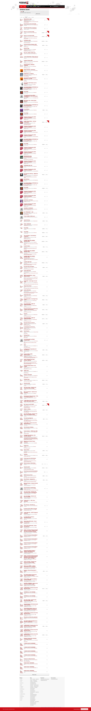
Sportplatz (34, 384)
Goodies (31, 292)
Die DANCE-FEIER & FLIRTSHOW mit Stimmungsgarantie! (31, 87)
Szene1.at (24, 2)
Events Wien (32, 687)
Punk (24, 21)
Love (29, 362)
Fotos (28, 6)
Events (25, 6)
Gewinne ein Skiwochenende (29, 658)
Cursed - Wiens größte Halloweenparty (28, 354)
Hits (30, 21)
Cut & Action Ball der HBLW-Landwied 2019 (29, 340)
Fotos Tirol (31, 693)
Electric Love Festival (29, 439)
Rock (26, 21)
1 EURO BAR (36, 644)
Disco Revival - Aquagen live (29, 479)
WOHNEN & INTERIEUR (28, 208)
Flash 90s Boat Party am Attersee (30, 27)
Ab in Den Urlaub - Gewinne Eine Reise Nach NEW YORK (30, 600)
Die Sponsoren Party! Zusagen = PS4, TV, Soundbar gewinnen (31, 396)
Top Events (21, 692)
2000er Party (26, 370)
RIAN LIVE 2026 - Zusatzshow (29, 69)
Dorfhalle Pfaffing (35, 61)
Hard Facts (28, 407)
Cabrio (36, 267)
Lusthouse (36, 350)
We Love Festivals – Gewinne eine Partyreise (30, 392)
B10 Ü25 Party (26, 179)
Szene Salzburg (35, 70)
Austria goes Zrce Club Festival (30, 458)
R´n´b (29, 411)
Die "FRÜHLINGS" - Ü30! (28, 212)
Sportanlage (34, 271)
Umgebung (21, 686)
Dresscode (29, 124)
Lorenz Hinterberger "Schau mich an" (31, 56)
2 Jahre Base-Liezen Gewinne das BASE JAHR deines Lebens (30, 401)
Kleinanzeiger (22, 696)
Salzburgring (34, 32)
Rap (34, 21)
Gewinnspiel (25, 407)
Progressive (25, 279)
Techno (33, 264)
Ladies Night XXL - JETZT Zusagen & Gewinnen (31, 513)
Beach (29, 292)
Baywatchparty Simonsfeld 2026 (30, 23)
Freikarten (27, 342)
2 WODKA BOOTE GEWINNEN (29, 643)
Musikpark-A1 (36, 282)
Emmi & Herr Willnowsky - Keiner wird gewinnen (30, 521)
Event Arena (35, 505)
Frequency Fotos (36, 686)
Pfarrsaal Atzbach (35, 132)
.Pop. (29, 159)
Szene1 (21, 679)
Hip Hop (25, 243)
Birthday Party (26, 335)
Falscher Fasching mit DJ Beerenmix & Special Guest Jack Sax (31, 309)
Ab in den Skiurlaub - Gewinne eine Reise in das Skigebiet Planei (30, 414)
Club (32, 21)
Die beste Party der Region (29, 266)
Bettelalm (36, 659)
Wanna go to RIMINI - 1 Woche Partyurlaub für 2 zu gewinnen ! (30, 566)
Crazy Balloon (26, 109)
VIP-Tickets (34, 481)
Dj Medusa (25, 439)
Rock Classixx (26, 331)
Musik (38, 6)
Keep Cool (27, 292)
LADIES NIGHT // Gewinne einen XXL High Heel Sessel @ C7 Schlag (31, 626)
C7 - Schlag (35, 589)
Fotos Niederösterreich (33, 695)
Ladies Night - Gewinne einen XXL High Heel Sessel (30, 423)
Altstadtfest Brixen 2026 (44, 680)
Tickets (27, 38)
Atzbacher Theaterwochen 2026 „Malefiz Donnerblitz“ (30, 117)
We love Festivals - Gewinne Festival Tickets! (31, 484)
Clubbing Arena (36, 175)
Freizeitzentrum (35, 41)
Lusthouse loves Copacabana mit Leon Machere (30, 349)
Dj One (31, 363)
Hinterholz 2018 (27, 383)
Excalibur (35, 371)
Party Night (26, 91)
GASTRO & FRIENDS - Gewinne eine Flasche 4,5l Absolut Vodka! (31, 584)
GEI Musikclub (35, 295)
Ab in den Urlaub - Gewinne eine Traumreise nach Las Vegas (30, 388)
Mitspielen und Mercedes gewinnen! (30, 617)
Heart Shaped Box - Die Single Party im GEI (31, 299)
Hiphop (28, 278)
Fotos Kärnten (37, 701)
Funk (25, 159)
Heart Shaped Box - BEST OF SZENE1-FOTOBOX (29, 304)
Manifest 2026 (26, 48)
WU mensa (35, 361)
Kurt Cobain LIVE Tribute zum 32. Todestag (30, 83)
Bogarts (35, 228)
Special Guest (31, 248)
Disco (27, 159)
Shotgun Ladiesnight (28, 374)
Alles (21, 17)
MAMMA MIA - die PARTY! (29, 73)
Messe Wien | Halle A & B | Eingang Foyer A (30, 209)
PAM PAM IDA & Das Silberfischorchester (28, 156)
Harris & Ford (26, 449)
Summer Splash (28, 363)
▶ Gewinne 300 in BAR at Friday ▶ (30, 508)
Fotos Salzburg (32, 689)
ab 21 (24, 214)
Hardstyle (30, 243)
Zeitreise (25, 313)
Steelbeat (25, 454)
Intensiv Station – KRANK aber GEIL (31, 431)
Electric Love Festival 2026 (29, 31)
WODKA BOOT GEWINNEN (29, 666)
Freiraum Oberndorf (35, 57)
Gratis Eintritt (27, 214)
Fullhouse (35, 393)
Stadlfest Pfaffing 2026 (28, 60)
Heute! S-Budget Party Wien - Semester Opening (29, 360)
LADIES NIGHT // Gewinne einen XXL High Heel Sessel (31, 588)
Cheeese (35, 493)
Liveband (25, 385)
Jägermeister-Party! (27, 285)
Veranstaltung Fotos (32, 682)
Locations (34, 6)
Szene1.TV (21, 695)
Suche (21, 681)
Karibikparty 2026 (27, 40)
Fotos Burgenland (32, 700)
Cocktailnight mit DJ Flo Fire (29, 326)
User (23, 17)
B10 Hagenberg (36, 102)
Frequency (27, 362)
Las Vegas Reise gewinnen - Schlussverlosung (29, 517)
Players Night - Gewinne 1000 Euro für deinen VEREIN (30, 579)
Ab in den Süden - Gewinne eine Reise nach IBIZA (30, 496)
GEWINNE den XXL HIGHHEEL (29, 592)
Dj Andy (36, 278)
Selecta (36, 363)
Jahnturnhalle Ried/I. (26, 258)
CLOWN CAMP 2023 (27, 261)
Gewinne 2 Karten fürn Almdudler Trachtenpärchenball (30, 639)
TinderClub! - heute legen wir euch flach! (30, 281)
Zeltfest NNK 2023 (27, 270)
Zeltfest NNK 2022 (27, 290)
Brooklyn (36, 622)
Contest (27, 377)
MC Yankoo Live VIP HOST (29, 404)
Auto (27, 481)
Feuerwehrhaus (35, 45)
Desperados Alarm (27, 294)
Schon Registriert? (56, 6)
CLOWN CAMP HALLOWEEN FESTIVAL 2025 (29, 241)
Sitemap (21, 680)
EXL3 (25, 344)
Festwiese (36, 292)
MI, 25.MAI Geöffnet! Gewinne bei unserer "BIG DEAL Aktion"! (30, 575)
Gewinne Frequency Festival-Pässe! (30, 535)
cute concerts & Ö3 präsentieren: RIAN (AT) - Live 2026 (30, 78)
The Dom (35, 405)
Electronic (27, 264)
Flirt (31, 6)
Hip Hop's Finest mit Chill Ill (29, 322)
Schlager (30, 278)
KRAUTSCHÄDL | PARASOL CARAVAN (29, 65)
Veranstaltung (35, 681)
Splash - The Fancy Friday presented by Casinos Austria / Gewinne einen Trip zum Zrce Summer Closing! (31, 530)
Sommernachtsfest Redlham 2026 (30, 44)
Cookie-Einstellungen (77, 709)
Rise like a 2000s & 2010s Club (29, 52)
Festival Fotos (35, 680)
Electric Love (33, 363)
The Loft (34, 53)
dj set (35, 362)
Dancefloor (36, 420)
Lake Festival (31, 438)
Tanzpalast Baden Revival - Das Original (30, 366)
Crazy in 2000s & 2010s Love (29, 216)
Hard (32, 411)
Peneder (34, 380)
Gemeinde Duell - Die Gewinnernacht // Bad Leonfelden (31, 604)
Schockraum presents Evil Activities (31, 471)
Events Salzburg (32, 688)
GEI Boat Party (34, 28)
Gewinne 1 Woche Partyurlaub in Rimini (30, 571)
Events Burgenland (32, 699)
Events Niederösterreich (33, 694)
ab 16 (34, 243)
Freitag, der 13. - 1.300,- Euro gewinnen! (29, 501)
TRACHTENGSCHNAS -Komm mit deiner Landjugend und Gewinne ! (30, 609)
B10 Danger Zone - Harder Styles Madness (30, 101)
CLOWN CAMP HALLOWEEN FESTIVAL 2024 (29, 251)
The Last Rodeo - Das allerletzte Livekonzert (30, 236)
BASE (35, 402)
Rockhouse (34, 66)
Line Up (37, 288)
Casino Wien (35, 502)
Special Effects (32, 342)
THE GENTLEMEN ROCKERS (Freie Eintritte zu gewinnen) (30, 621)
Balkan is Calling (27, 409)
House (26, 278)
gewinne (33, 243)
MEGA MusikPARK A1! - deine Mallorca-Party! (29, 276)
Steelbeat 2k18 (26, 379)
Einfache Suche (38, 13)
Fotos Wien (35, 687)
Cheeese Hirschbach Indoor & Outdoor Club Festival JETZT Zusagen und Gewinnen (29, 551)
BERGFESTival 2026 (27, 19)
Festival (36, 21)
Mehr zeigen (34, 674)
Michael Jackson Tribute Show (29, 463)
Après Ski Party (27, 220)
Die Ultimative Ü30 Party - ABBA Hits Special (31, 174)
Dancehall (29, 420)
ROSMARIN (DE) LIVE (28, 165)
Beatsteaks (28, 21)
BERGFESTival (26, 20)
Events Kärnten (32, 701)
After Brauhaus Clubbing (28, 427)
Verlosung (28, 469)
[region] (45, 709)
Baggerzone (26, 445)
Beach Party (33, 292)
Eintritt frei (26, 124)
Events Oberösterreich (33, 702)
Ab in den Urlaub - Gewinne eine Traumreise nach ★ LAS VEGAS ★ (30, 492)
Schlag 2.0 (35, 415)
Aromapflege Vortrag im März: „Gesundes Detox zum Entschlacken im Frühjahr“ (31, 96)
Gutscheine (30, 279)
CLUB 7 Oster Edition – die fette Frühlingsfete (30, 122)
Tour (32, 159)
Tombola (35, 342)
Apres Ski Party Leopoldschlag (30, 487)
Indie (24, 159)
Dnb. (26, 243)
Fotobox (37, 243)
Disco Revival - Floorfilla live (29, 504)
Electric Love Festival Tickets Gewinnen (29, 442)
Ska (31, 21)
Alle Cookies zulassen (84, 709)
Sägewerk (35, 242)
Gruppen (32, 17)
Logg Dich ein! (62, 6)
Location (29, 17)
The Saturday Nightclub (28, 418)
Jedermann (34, 92)
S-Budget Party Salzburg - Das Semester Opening (29, 436)
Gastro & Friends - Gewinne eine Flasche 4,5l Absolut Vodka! (30, 562)
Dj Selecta (31, 362)
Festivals (31, 681)
